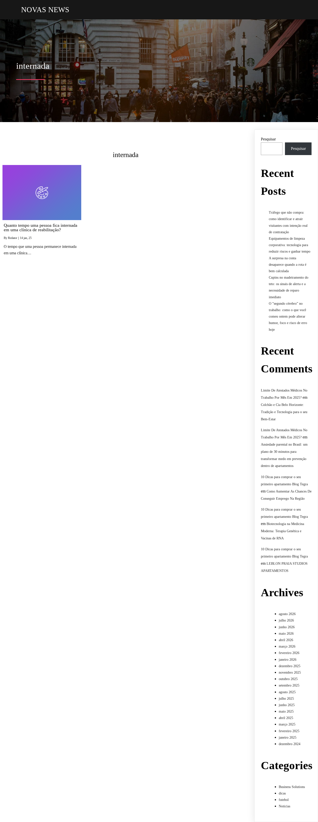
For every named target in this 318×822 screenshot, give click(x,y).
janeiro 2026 (287, 659)
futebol (284, 800)
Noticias (284, 806)
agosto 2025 (287, 692)
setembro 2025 (289, 685)
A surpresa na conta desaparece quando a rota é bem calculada (287, 264)
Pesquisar (268, 139)
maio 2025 (286, 711)
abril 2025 (286, 718)
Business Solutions (292, 787)
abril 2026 (286, 640)
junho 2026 (287, 627)
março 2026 (287, 646)
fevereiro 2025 (289, 731)
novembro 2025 (290, 672)
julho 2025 (286, 698)
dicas (282, 793)
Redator (12, 238)
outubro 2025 (288, 679)
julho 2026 (286, 620)
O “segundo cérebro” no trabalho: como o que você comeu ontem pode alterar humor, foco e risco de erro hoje (288, 316)
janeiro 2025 (287, 737)
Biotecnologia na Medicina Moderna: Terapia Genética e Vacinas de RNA (282, 531)
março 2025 (287, 724)
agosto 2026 (287, 614)
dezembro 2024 (289, 744)
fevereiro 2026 (289, 653)
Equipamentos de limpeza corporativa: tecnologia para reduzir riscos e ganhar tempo (289, 245)
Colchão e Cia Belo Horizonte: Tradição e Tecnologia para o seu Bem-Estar (284, 412)
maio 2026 (286, 633)
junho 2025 (287, 705)
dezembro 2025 (289, 666)
